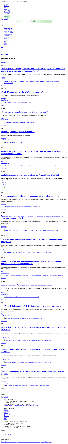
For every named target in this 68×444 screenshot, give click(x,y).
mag (51, 442)
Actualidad (7, 12)
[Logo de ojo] (4, 19)
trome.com (31, 442)
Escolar (6, 44)
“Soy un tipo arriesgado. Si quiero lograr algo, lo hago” (24, 112)
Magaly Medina (8, 31)
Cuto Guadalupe (8, 32)
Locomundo (7, 10)
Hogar (2, 105)
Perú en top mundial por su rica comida (17, 132)
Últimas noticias (8, 28)
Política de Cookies (33, 405)
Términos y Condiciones (10, 405)
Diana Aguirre (4, 227)
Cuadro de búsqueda (21, 1)
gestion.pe (20, 442)
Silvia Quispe (4, 100)
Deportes (6, 13)
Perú (2, 145)
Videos (6, 4)
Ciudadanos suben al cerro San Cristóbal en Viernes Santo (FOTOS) (30, 175)
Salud (5, 43)
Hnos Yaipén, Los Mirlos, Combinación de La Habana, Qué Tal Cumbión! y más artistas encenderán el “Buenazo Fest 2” (33, 70)
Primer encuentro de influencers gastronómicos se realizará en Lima (30, 196)
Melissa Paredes (8, 34)
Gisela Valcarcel (8, 29)
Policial (6, 7)
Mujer (5, 9)
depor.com (25, 442)
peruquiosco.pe (46, 442)
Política (6, 38)
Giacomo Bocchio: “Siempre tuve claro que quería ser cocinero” (28, 285)
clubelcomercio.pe (12, 442)
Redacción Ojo (5, 78)
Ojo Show (6, 6)
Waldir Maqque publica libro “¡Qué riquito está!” (22, 92)
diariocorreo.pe (38, 442)
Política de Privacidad (22, 405)
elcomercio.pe (4, 442)
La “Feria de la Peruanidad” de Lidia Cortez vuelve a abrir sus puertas (31, 306)
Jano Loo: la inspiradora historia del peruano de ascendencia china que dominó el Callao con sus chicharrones (31, 262)
